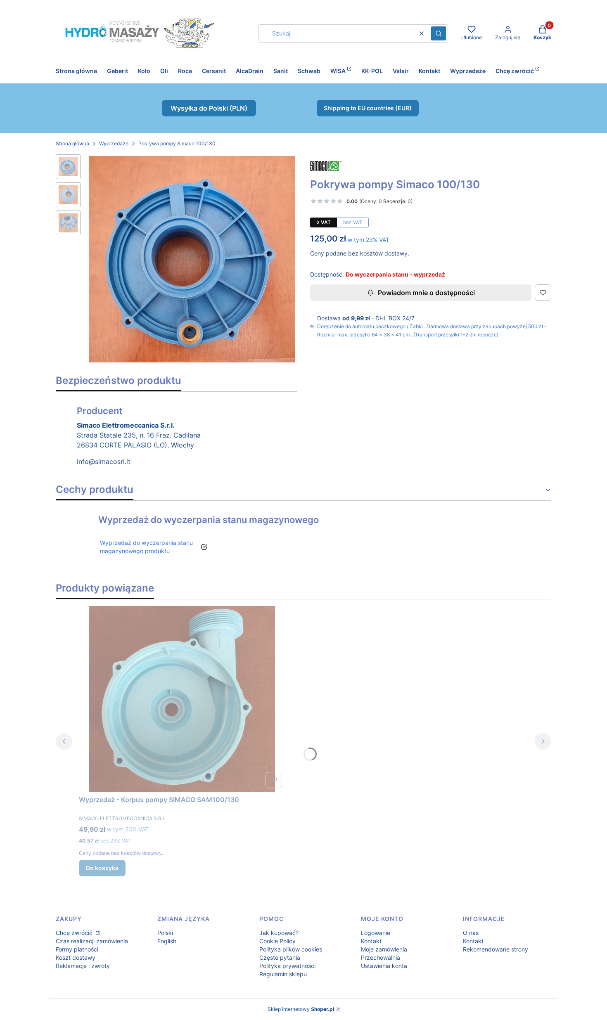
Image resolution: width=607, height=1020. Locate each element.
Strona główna (72, 143)
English (166, 940)
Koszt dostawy (75, 957)
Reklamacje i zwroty (83, 965)
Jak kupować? (279, 932)
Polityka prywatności (287, 965)
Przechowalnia (380, 957)
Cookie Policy (277, 940)
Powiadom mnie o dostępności (426, 293)
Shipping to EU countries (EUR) (368, 107)
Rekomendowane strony (495, 949)
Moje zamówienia (384, 949)
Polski (165, 932)
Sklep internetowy (301, 1009)
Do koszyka (102, 867)
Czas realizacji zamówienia (92, 940)
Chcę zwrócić (75, 932)
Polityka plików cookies (290, 949)
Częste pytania (279, 957)
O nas (471, 932)
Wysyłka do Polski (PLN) (209, 108)
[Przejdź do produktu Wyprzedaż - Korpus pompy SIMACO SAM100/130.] (182, 699)
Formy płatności (77, 949)
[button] (438, 33)
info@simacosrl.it (103, 461)
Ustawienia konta (384, 965)
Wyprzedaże (113, 143)
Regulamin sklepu (283, 973)
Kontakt (371, 940)
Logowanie (375, 932)
